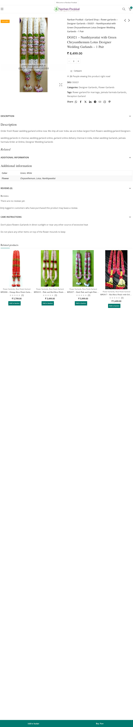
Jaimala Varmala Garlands (113, 92)
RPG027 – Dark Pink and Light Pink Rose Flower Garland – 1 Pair (94, 292)
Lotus (38, 178)
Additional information (15, 157)
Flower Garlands (106, 87)
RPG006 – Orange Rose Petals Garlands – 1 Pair (20, 292)
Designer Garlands (76, 23)
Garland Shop (92, 19)
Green (23, 173)
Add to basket (33, 723)
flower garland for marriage (86, 92)
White (29, 173)
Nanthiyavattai (48, 178)
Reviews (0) (6, 188)
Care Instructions (11, 217)
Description (7, 116)
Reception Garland (76, 96)
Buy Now (100, 723)
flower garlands (108, 19)
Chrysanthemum (27, 178)
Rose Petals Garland (23, 289)
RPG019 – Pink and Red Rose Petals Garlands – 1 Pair (56, 292)
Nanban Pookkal (75, 19)
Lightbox (61, 85)
